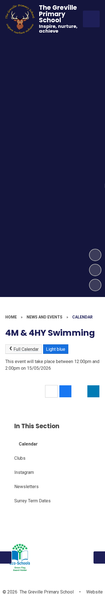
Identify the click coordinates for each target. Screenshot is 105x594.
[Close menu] (91, 19)
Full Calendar (26, 349)
